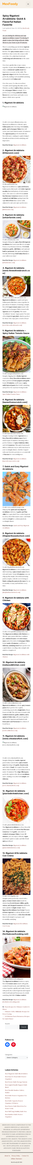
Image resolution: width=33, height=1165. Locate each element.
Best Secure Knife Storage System (16, 1082)
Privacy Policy (16, 1156)
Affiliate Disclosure (16, 1159)
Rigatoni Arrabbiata (20, 145)
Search (7, 1023)
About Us (7, 1156)
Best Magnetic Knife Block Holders (16, 1073)
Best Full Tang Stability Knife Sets (16, 1111)
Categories (8, 1054)
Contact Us (25, 1156)
